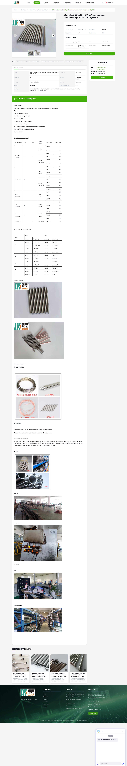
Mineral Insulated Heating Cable (73, 696)
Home (28, 2)
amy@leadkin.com (101, 67)
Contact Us (78, 2)
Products (37, 2)
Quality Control (67, 2)
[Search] (102, 2)
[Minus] (123, 731)
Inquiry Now (102, 77)
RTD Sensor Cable (70, 703)
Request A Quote (90, 2)
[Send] (123, 763)
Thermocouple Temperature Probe (74, 708)
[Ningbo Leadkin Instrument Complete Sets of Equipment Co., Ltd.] (17, 2)
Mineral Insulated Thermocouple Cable (75, 694)
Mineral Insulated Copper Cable (73, 705)
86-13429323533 (101, 69)
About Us (46, 2)
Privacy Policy (46, 704)
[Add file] (98, 763)
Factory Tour (56, 2)
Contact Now (21, 681)
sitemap (45, 706)
